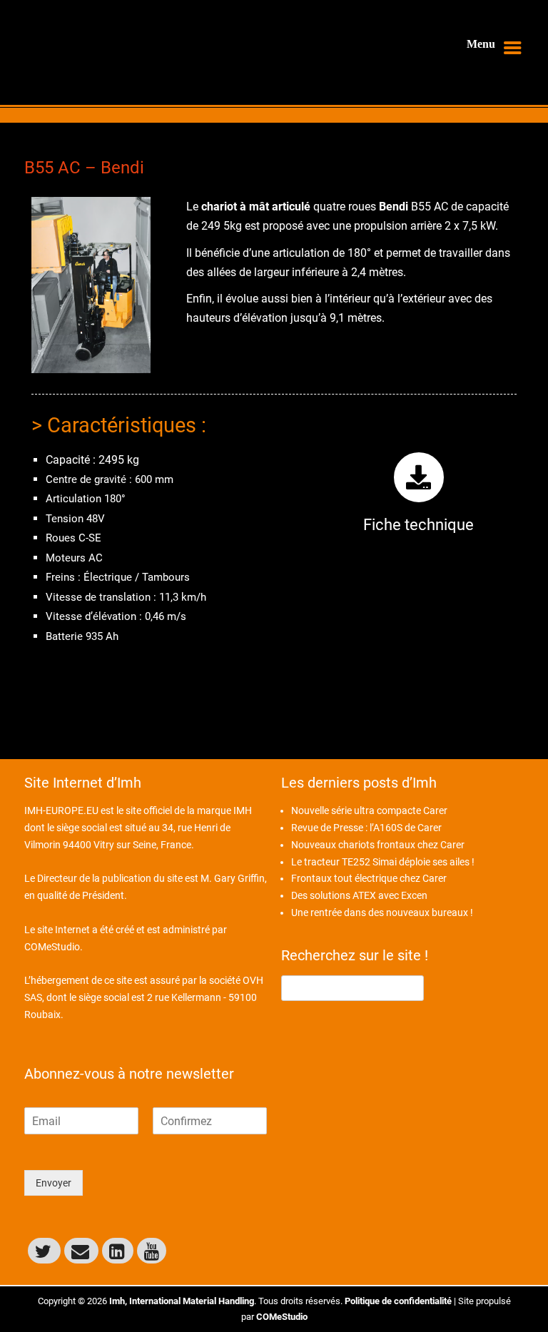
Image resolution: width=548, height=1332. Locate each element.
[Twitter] (44, 1251)
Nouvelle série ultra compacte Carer (369, 810)
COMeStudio (52, 946)
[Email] (81, 1251)
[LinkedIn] (117, 1251)
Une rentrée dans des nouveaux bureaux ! (382, 912)
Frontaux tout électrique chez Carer (369, 878)
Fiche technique (418, 525)
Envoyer (53, 1183)
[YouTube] (151, 1251)
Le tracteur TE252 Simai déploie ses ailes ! (383, 862)
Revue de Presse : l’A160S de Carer (366, 827)
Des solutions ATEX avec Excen (359, 895)
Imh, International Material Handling (181, 1301)
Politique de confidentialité (398, 1301)
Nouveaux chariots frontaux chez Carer (378, 844)
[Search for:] (352, 987)
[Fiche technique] (419, 477)
